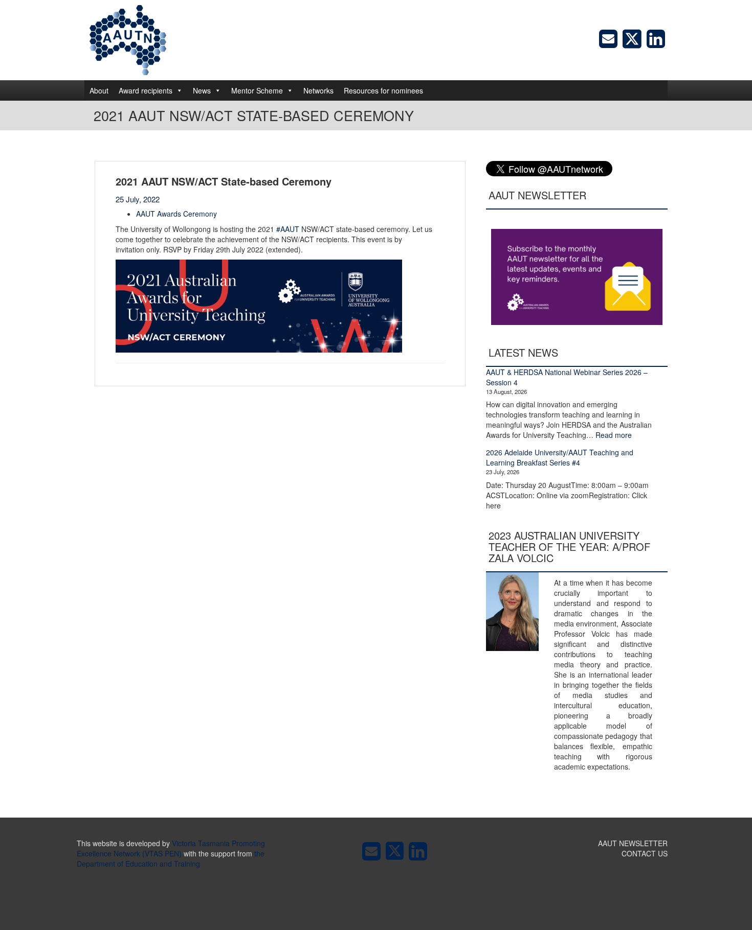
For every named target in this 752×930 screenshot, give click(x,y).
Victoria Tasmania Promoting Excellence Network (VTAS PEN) (171, 848)
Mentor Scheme (257, 90)
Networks (318, 90)
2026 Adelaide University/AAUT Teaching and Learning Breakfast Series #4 (559, 457)
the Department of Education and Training (170, 858)
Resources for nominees (383, 90)
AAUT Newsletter (633, 843)
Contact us (645, 853)
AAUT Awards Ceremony (176, 213)
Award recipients (145, 90)
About (99, 90)
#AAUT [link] (287, 229)
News (202, 90)
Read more (613, 435)
